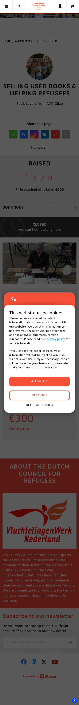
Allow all (39, 381)
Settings (39, 395)
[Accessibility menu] (74, 700)
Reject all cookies (39, 405)
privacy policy (55, 339)
